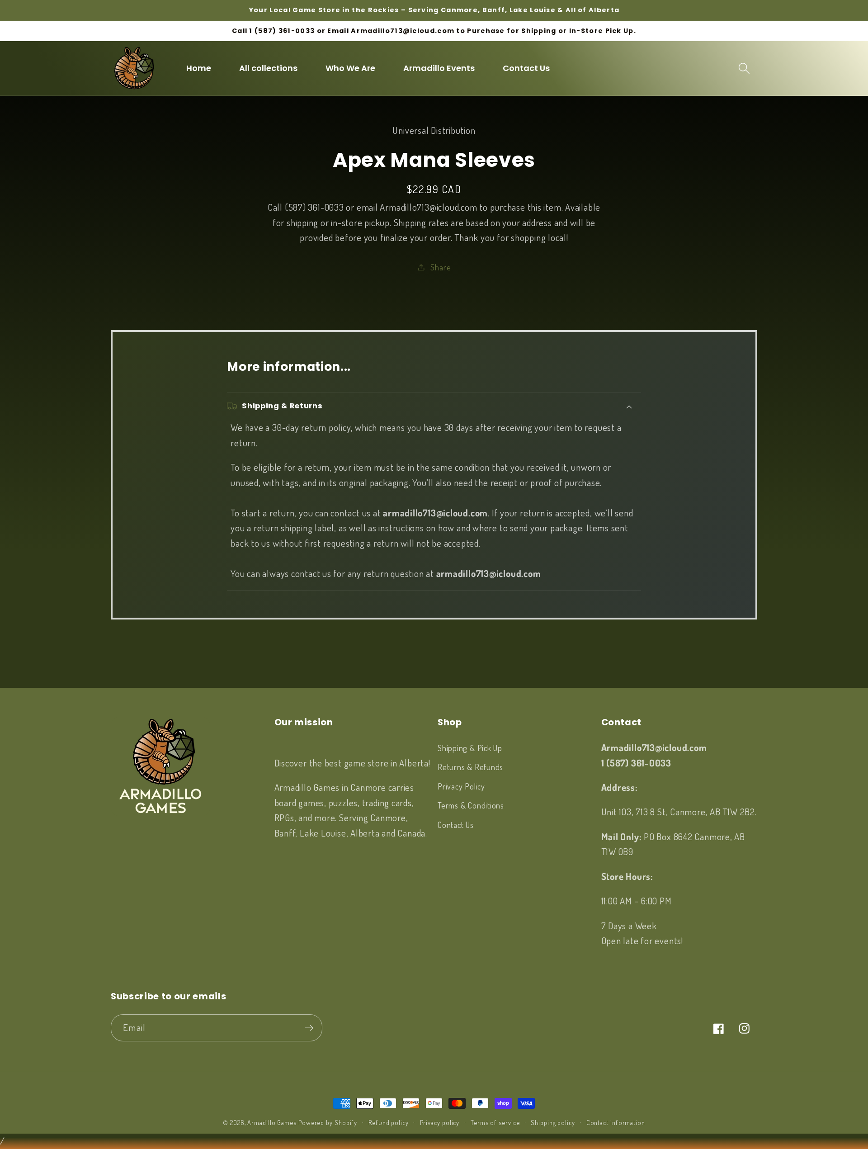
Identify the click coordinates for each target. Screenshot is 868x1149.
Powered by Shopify (327, 1122)
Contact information (615, 1122)
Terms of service (495, 1122)
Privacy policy (440, 1122)
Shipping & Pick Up (470, 747)
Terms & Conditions (471, 805)
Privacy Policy (461, 786)
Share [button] (440, 267)
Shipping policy (553, 1122)
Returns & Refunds (470, 766)
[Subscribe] (309, 1028)
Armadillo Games (272, 1122)
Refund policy (388, 1122)
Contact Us (456, 824)
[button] (744, 68)
